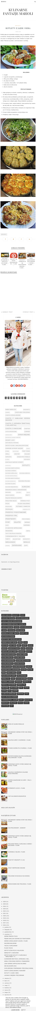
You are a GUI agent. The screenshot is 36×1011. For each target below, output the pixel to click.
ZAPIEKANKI (17, 545)
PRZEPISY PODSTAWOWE (16, 512)
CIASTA (8, 412)
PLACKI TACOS (8, 948)
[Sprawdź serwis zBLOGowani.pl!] (17, 714)
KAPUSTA (8, 456)
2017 (4, 922)
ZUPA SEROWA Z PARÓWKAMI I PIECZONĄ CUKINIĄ (18, 968)
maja (6, 985)
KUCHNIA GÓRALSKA (11, 473)
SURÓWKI (27, 525)
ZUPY (26, 545)
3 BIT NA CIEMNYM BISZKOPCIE (17, 796)
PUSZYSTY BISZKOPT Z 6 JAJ (16, 860)
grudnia (7, 927)
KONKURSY (8, 465)
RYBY (8, 522)
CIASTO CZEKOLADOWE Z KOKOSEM (14, 970)
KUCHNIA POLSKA (24, 481)
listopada (7, 929)
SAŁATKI (17, 522)
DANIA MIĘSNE (24, 434)
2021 (4, 913)
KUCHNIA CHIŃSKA (11, 470)
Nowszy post (7, 312)
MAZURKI (8, 492)
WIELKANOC (10, 542)
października (8, 932)
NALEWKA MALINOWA (10, 943)
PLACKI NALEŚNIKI (24, 503)
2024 (4, 906)
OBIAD (28, 492)
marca (6, 990)
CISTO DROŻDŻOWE (11, 431)
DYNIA (7, 451)
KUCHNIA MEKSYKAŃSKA (13, 478)
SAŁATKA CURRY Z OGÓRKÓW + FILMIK (19, 740)
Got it (23, 1010)
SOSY (7, 525)
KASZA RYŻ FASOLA (23, 456)
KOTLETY (18, 25)
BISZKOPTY (27, 409)
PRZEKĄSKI (9, 509)
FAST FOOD (26, 451)
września (7, 934)
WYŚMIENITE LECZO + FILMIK (16, 788)
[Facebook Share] (6, 238)
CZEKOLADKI (9, 434)
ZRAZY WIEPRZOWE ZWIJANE (16, 868)
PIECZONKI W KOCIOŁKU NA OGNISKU (19, 876)
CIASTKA (27, 428)
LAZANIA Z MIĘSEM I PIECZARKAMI (14, 975)
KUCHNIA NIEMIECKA (11, 481)
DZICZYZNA (15, 451)
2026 (4, 901)
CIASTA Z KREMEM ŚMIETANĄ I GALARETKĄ (18, 424)
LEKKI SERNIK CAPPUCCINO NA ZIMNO (15, 963)
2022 (4, 911)
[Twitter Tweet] (14, 238)
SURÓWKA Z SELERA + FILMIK (16, 852)
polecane (9, 506)
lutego (6, 992)
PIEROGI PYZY (25, 500)
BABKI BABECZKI (11, 409)
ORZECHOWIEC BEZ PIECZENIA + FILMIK (19, 884)
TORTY (8, 539)
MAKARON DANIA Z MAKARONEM (16, 489)
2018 (4, 920)
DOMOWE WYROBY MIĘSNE (14, 448)
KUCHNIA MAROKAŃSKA (11, 475)
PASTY (28, 495)
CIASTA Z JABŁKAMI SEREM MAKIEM (18, 419)
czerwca (7, 983)
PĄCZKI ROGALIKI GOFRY (14, 498)
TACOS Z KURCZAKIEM (10, 945)
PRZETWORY (11, 519)
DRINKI (28, 448)
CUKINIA (27, 431)
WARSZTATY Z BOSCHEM (11, 952)
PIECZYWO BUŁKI (11, 500)
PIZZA (7, 503)
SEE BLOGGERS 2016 (10, 966)
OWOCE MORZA (10, 495)
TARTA (28, 530)
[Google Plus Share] (22, 238)
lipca (6, 980)
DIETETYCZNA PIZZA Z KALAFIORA (14, 950)
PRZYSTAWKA (26, 519)
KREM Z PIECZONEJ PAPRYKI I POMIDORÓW (16, 961)
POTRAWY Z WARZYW (23, 506)
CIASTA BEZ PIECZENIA (22, 412)
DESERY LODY (10, 440)
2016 (4, 925)
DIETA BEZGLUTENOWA (12, 442)
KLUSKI (7, 459)
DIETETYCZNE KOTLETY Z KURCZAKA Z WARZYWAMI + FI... (15, 955)
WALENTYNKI (16, 539)
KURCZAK (26, 487)
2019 (4, 918)
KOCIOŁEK (27, 459)
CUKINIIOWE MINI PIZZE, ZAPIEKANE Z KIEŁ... (17, 959)
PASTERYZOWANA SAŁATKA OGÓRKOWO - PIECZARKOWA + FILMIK (20, 756)
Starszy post (28, 312)
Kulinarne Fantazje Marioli (18, 12)
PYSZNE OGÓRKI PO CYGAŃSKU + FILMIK (20, 748)
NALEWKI (18, 492)
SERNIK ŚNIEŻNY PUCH (10, 936)
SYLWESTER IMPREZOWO (14, 528)
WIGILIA (27, 542)
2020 (4, 915)
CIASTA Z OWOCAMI (13, 428)
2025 (4, 904)
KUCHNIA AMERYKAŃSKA (13, 468)
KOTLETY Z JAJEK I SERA (11, 973)
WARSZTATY (26, 539)
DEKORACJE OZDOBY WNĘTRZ (13, 437)
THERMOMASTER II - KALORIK (15, 536)
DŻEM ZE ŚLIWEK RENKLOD (16, 724)
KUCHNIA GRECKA (25, 473)
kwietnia (7, 987)
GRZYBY (17, 454)
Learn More (15, 1010)
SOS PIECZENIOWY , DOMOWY (17, 828)
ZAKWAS (8, 545)
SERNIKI (27, 522)
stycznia (7, 994)
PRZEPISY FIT (26, 509)
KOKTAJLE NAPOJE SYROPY (14, 462)
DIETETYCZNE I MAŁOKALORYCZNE (17, 445)
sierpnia (7, 978)
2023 (4, 908)
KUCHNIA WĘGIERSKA (12, 486)
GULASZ (27, 454)
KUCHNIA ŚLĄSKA (10, 483)
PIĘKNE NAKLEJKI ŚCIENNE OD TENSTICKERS (17, 938)
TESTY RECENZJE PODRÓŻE (13, 533)
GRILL (7, 454)
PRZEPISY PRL (11, 515)
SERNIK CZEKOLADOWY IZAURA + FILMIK (16, 941)
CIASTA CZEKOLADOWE (13, 415)
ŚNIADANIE (9, 530)
